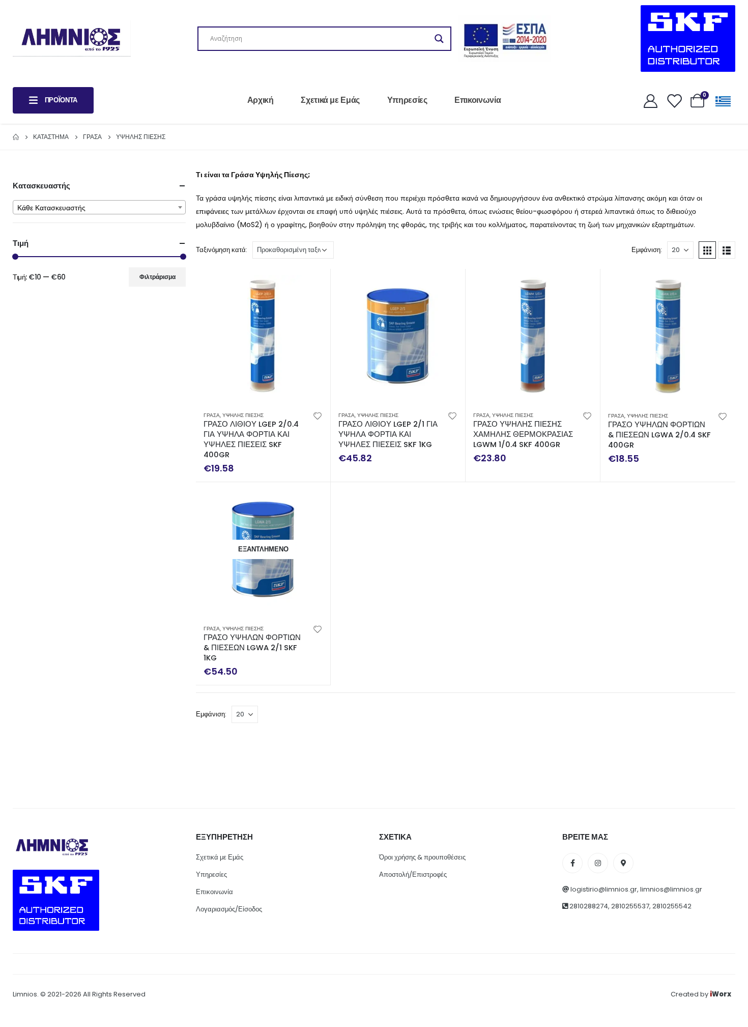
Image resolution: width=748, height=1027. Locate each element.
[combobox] (99, 207)
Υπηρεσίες (407, 100)
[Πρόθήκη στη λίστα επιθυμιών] (317, 415)
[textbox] (99, 208)
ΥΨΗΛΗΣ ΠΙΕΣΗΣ (243, 415)
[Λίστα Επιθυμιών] (674, 100)
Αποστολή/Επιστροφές (413, 874)
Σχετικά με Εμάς (330, 100)
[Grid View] (707, 250)
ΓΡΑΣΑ (212, 415)
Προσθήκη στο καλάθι (313, 285)
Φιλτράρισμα (157, 276)
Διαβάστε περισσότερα (313, 499)
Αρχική (260, 100)
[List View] (726, 250)
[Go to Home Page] (16, 137)
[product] (263, 336)
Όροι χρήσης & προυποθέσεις (422, 857)
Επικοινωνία (477, 100)
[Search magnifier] (439, 39)
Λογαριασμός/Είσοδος (229, 909)
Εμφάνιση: (646, 250)
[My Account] (650, 100)
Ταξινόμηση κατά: (221, 250)
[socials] (572, 863)
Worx (720, 994)
